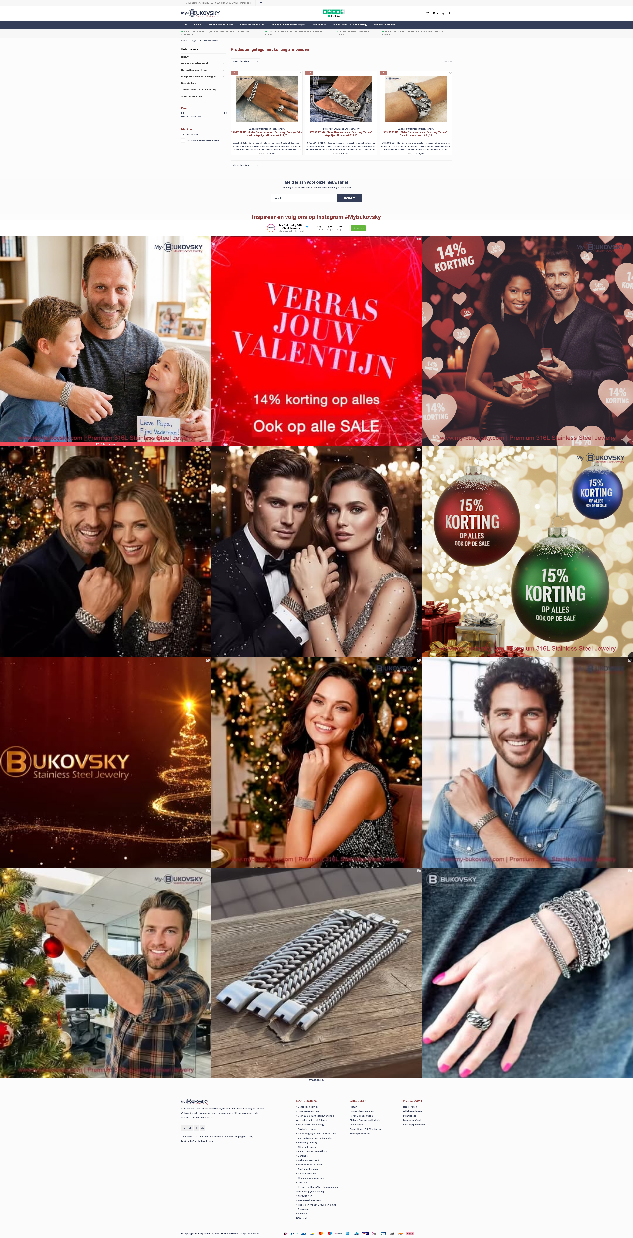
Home (184, 41)
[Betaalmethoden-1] (285, 1234)
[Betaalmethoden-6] (338, 1234)
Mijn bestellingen (412, 1111)
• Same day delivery (306, 1142)
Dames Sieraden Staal (220, 24)
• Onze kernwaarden (307, 1111)
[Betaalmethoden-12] (392, 1234)
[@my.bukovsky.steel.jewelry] (271, 228)
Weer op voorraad (384, 24)
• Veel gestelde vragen (308, 1200)
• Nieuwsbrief (304, 1195)
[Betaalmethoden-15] (294, 1234)
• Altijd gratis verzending (310, 1124)
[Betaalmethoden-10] (374, 1234)
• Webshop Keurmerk (307, 1160)
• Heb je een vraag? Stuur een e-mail (316, 1204)
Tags (193, 41)
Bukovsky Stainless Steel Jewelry (203, 140)
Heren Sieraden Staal (252, 24)
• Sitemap (301, 1213)
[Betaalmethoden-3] (312, 1234)
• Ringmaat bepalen (307, 1169)
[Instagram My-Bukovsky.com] (184, 1128)
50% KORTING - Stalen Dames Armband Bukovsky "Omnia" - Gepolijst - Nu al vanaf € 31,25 (415, 134)
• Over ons (302, 1182)
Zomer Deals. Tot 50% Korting (349, 24)
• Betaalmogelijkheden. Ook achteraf (316, 1133)
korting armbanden (209, 41)
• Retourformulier (306, 1173)
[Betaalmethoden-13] (401, 1234)
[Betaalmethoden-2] (303, 1234)
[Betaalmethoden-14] (410, 1234)
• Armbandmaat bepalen (309, 1164)
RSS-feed (301, 1218)
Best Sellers (319, 24)
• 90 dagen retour (306, 1129)
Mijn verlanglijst (412, 1120)
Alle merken (192, 135)
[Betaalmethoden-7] (347, 1234)
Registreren (410, 1106)
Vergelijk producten (414, 1124)
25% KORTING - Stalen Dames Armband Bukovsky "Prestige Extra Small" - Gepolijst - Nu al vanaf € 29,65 (266, 134)
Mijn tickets (409, 1115)
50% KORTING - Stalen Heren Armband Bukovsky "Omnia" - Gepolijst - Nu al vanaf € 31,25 (341, 134)
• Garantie (302, 1155)
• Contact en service (307, 1106)
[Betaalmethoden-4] (320, 1234)
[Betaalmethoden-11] (383, 1234)
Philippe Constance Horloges (288, 24)
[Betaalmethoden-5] (329, 1234)
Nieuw (197, 24)
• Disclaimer (303, 1209)
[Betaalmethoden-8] (356, 1234)
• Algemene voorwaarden (310, 1178)
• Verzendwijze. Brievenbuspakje (314, 1138)
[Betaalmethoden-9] (365, 1234)
